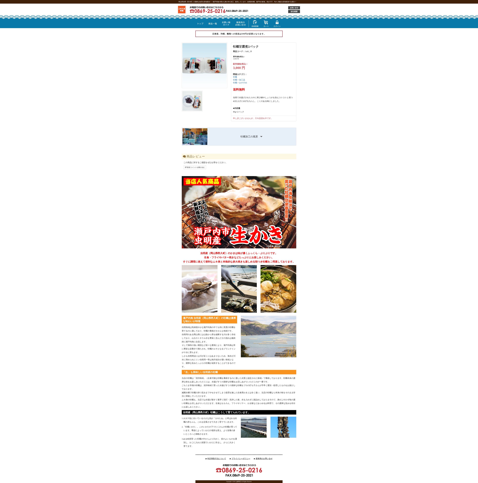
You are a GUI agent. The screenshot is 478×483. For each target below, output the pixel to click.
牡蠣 (235, 77)
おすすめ (243, 83)
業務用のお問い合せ (264, 459)
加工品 (242, 80)
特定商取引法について (216, 459)
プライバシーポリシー (241, 459)
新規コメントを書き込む (196, 167)
